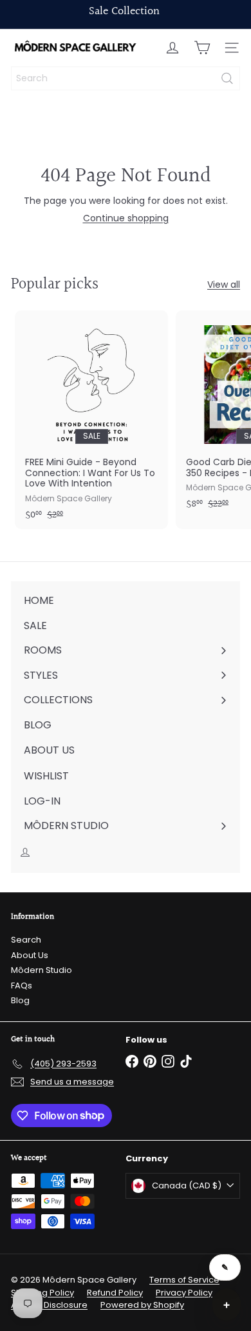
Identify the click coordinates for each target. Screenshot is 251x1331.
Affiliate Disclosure (49, 1305)
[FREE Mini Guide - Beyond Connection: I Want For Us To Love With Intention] (91, 419)
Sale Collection (124, 11)
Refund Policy (115, 1292)
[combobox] (125, 78)
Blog (20, 1000)
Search (26, 940)
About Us (29, 955)
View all (223, 284)
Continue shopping (126, 218)
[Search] (227, 78)
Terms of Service (184, 1280)
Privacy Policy (184, 1292)
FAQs (21, 985)
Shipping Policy (42, 1292)
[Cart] (202, 47)
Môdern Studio (41, 970)
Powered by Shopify (142, 1305)
